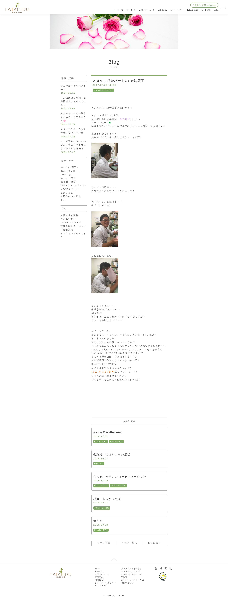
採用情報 (206, 10)
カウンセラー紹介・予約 (132, 580)
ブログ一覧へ (129, 543)
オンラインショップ (130, 571)
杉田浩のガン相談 (101, 508)
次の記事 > (154, 543)
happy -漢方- (100, 441)
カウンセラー (177, 10)
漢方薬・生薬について (131, 574)
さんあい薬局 (68, 219)
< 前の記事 (104, 543)
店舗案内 (99, 577)
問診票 (124, 577)
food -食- (66, 174)
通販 (216, 10)
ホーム (98, 569)
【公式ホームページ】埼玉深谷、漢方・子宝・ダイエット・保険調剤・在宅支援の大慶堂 (16, 7)
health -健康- (69, 182)
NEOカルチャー (101, 486)
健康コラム (99, 464)
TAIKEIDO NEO (118, 486)
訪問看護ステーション (73, 226)
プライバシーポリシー (105, 583)
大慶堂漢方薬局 (116, 441)
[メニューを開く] (223, 7)
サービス (99, 571)
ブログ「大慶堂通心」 (131, 569)
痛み (63, 200)
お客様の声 (192, 10)
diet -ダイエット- (71, 171)
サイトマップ (101, 585)
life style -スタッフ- (103, 90)
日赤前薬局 (67, 230)
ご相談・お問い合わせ (204, 5)
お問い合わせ (127, 583)
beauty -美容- (101, 530)
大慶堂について (102, 574)
